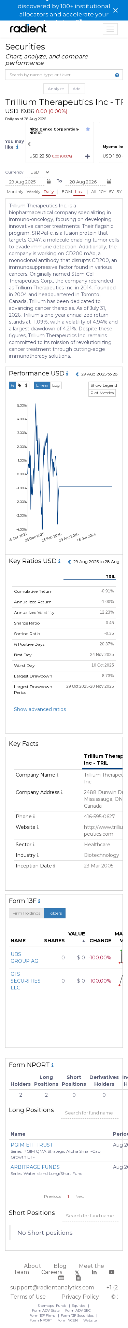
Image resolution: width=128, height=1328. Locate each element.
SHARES (54, 940)
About (32, 1266)
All (93, 191)
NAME (18, 940)
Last (79, 191)
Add (77, 88)
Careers (51, 1272)
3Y (119, 191)
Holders (54, 913)
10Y (102, 191)
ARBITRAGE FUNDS (35, 1167)
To (59, 180)
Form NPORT (41, 1320)
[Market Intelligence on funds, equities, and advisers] (28, 29)
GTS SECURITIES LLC (26, 981)
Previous (52, 1196)
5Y (111, 191)
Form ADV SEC (78, 1310)
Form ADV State (46, 1310)
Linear (42, 385)
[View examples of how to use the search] (117, 75)
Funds (61, 1305)
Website (90, 1320)
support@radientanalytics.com (52, 1287)
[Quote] (19, 385)
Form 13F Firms (42, 1315)
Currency (14, 172)
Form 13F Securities (78, 1315)
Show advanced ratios (40, 709)
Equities (79, 1305)
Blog (60, 1266)
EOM (67, 191)
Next (79, 1196)
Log (56, 385)
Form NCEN (68, 1320)
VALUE (76, 934)
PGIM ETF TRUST (32, 1145)
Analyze (56, 88)
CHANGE (100, 940)
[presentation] (29, 144)
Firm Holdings (26, 913)
